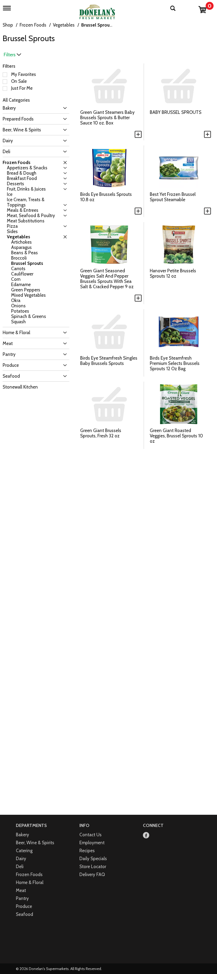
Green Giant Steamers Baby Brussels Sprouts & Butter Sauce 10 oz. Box (107, 118)
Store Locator (92, 866)
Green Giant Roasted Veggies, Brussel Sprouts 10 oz (176, 436)
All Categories (16, 100)
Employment (92, 842)
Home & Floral (29, 882)
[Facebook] (146, 835)
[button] (63, 108)
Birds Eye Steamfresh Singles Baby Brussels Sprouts (108, 360)
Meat (21, 890)
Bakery (22, 834)
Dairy (21, 858)
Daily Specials (93, 858)
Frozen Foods (33, 25)
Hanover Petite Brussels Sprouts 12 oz (173, 273)
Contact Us (90, 834)
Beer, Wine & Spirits (35, 842)
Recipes (87, 850)
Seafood (24, 914)
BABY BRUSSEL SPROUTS (175, 112)
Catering (24, 850)
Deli (20, 866)
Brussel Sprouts (97, 25)
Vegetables (64, 25)
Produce (24, 906)
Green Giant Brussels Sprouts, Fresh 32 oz (100, 433)
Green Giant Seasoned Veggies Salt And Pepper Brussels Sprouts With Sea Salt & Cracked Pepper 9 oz (107, 278)
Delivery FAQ (92, 874)
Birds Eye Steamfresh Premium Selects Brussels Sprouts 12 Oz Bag (175, 363)
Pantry (22, 898)
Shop (8, 25)
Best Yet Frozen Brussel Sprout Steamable (173, 197)
